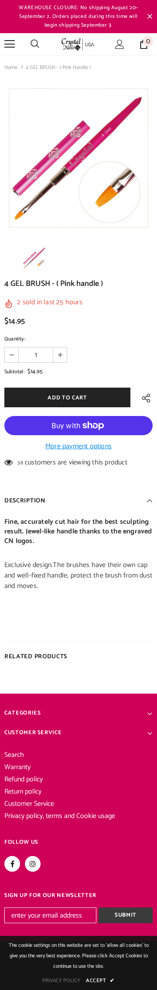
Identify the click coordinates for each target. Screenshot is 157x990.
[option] (78, 158)
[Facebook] (12, 864)
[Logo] (77, 44)
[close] (149, 16)
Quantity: (14, 339)
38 (20, 463)
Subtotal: (14, 372)
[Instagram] (33, 864)
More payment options (78, 446)
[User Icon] (119, 44)
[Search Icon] (35, 44)
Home (10, 67)
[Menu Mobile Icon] (9, 44)
